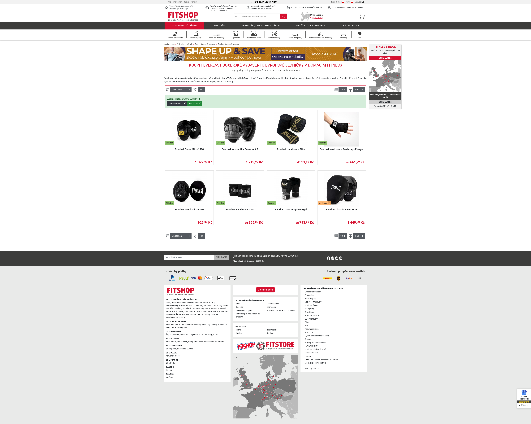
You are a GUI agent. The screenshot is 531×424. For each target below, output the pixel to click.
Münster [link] (224, 311)
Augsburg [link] (176, 302)
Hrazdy (308, 356)
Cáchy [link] (168, 302)
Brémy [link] (182, 305)
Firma (169, 2)
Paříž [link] (172, 363)
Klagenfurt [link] (194, 334)
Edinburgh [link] (206, 324)
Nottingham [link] (182, 327)
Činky (307, 322)
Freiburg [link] (178, 308)
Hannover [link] (196, 308)
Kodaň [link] (169, 370)
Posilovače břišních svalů (315, 349)
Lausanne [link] (181, 349)
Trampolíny (309, 309)
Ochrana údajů (273, 304)
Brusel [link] (177, 356)
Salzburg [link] (208, 334)
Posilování (219, 25)
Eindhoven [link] (198, 342)
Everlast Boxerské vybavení (228, 44)
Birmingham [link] (186, 324)
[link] (385, 76)
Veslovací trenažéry (313, 302)
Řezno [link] (178, 314)
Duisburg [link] (218, 305)
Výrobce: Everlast (176, 103)
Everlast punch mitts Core (189, 209)
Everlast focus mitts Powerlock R (240, 149)
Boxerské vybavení (208, 44)
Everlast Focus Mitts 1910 (189, 149)
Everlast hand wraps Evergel (291, 209)
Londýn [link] (223, 324)
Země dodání (336, 2)
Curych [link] (190, 349)
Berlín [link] (183, 302)
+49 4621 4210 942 (386, 106)
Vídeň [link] (215, 334)
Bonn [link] (205, 302)
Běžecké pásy (311, 298)
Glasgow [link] (215, 324)
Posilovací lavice (312, 315)
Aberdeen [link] (170, 324)
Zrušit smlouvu (265, 289)
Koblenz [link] (169, 311)
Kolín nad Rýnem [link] (181, 311)
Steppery (308, 339)
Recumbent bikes (312, 329)
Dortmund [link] (189, 305)
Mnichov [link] (216, 311)
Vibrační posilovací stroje (315, 363)
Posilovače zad (311, 353)
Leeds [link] (177, 324)
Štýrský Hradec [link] (172, 334)
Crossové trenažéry (313, 292)
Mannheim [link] (207, 311)
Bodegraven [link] (182, 342)
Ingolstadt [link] (205, 308)
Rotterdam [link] (219, 342)
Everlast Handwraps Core (240, 209)
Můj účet (358, 2)
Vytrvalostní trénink (184, 25)
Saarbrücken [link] (195, 314)
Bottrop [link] (212, 302)
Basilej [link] (169, 349)
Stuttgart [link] (215, 314)
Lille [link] (167, 363)
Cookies (239, 307)
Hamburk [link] (187, 308)
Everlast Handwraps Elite (291, 149)
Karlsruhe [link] (215, 308)
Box (196, 44)
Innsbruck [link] (184, 334)
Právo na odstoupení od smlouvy (281, 310)
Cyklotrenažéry (311, 319)
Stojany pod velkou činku (315, 342)
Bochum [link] (198, 302)
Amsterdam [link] (171, 342)
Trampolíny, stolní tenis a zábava (260, 25)
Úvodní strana (169, 44)
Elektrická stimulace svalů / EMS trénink (322, 359)
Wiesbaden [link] (170, 317)
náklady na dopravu (244, 310)
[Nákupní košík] (363, 16)
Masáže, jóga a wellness (310, 25)
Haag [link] (190, 342)
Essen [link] (225, 305)
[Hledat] (283, 16)
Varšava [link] (169, 377)
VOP (238, 304)
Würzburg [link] (180, 317)
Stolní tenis (309, 312)
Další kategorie (350, 25)
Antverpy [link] (170, 356)
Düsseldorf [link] (208, 305)
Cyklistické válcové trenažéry (317, 336)
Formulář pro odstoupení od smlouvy (248, 315)
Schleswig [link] (206, 314)
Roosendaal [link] (209, 342)
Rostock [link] (185, 314)
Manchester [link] (171, 327)
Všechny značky (312, 368)
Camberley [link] (196, 324)
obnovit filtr (194, 103)
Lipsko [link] (192, 311)
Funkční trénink (311, 346)
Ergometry (309, 295)
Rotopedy (309, 332)
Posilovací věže (311, 305)
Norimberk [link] (170, 314)
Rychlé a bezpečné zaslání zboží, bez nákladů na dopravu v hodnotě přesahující (223, 8)
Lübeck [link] (199, 311)
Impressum (177, 2)
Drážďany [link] (199, 305)
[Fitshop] (183, 16)
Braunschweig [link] (172, 305)
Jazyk (348, 2)
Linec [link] (201, 334)
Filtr (201, 89)
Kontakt (194, 2)
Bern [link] (174, 349)
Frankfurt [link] (170, 308)
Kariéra (186, 2)
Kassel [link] (223, 308)
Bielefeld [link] (190, 302)
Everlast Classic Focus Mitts (341, 209)
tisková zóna (272, 330)
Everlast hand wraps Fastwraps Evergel (342, 149)
